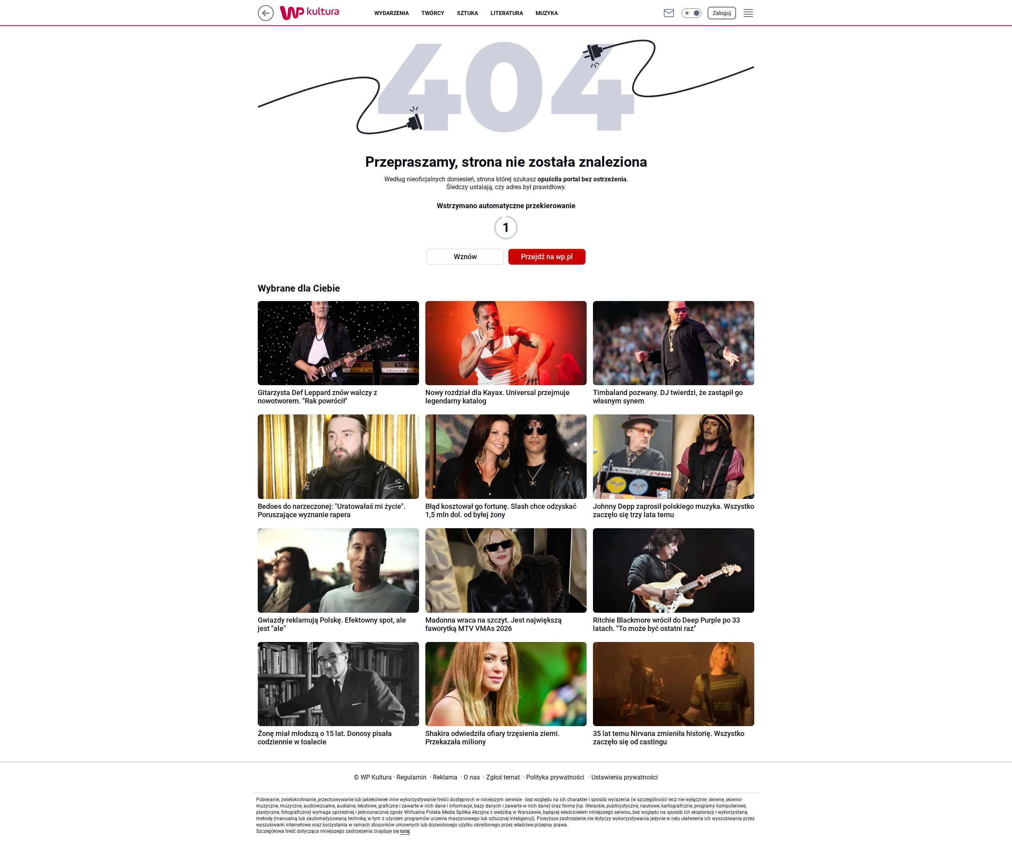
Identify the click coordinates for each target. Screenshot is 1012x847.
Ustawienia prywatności (623, 777)
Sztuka (467, 13)
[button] (691, 13)
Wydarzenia (391, 13)
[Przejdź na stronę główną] (266, 19)
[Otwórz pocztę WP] (669, 13)
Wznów (465, 256)
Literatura (507, 13)
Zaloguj (722, 13)
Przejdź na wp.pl (547, 256)
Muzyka (547, 13)
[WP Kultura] (327, 13)
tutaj (405, 831)
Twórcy (432, 13)
